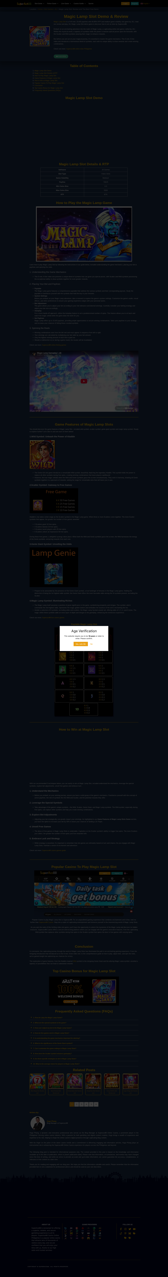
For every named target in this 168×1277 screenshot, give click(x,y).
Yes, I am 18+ (81, 644)
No (91, 644)
